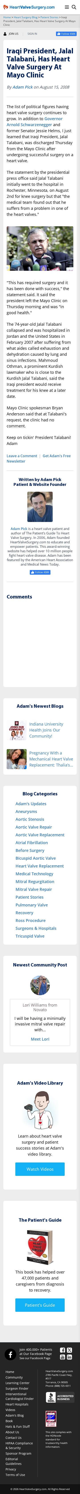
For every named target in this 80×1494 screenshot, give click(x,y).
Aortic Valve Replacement (40, 834)
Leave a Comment (22, 455)
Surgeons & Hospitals (36, 928)
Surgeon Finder (17, 1388)
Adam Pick (22, 87)
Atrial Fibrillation (32, 842)
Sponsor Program (18, 1453)
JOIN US (13, 34)
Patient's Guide (40, 1305)
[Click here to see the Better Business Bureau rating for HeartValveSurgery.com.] (61, 1397)
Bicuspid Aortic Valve (36, 858)
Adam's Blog (15, 1415)
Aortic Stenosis (30, 819)
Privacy (11, 1469)
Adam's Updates (31, 803)
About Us (12, 1432)
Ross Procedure (31, 920)
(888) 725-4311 (62, 1385)
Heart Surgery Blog (26, 17)
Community (14, 1377)
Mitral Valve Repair (34, 889)
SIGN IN (32, 34)
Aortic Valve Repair (34, 827)
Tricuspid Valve (30, 936)
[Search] (74, 7)
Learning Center (18, 1383)
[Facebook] (10, 1354)
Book (9, 1421)
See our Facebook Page (35, 1358)
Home (7, 17)
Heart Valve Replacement (40, 866)
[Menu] (67, 7)
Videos (10, 1410)
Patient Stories (49, 17)
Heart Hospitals (17, 1404)
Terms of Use (15, 1475)
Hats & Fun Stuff (18, 1426)
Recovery (24, 912)
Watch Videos (40, 1169)
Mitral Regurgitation (35, 881)
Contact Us (14, 1437)
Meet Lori (40, 1039)
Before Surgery (30, 850)
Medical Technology (34, 873)
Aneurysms (26, 811)
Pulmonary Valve (32, 905)
